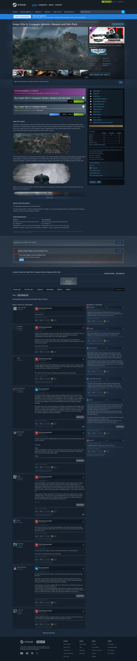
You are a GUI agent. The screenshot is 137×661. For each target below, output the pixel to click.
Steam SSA (66, 647)
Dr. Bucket (20, 544)
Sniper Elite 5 (50, 22)
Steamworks (66, 650)
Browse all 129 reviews (49, 633)
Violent (105, 74)
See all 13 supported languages (97, 144)
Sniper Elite (98, 157)
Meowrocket (20, 432)
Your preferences (120, 273)
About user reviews (109, 273)
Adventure (96, 74)
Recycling (82, 653)
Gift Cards (66, 656)
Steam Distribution (68, 653)
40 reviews (19, 522)
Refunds (94, 656)
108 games (19, 328)
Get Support (111, 650)
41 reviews (19, 360)
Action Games (22, 22)
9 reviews (19, 613)
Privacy (94, 644)
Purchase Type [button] (29, 289)
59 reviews (19, 547)
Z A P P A (20, 610)
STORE (34, 5)
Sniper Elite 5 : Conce (29, 110)
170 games (19, 545)
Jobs (80, 647)
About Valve (82, 644)
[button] (16, 12)
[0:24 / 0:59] (50, 48)
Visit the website (94, 162)
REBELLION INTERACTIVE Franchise (37, 22)
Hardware (81, 650)
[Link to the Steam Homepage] (19, 6)
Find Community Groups (96, 175)
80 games (19, 612)
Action (91, 74)
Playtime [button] (59, 289)
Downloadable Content (61, 22)
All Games (15, 22)
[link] (66, 114)
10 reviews (19, 330)
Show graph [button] (118, 289)
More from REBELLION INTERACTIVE (33, 251)
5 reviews (19, 435)
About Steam (67, 644)
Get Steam (111, 644)
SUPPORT (58, 5)
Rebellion (105, 65)
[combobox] (101, 11)
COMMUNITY (42, 5)
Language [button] (39, 289)
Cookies (94, 653)
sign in (114, 1)
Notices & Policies (97, 650)
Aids (18, 520)
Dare (18, 358)
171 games (19, 433)
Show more (39, 110)
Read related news (95, 173)
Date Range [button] (50, 289)
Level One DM (21, 307)
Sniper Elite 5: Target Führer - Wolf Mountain (46, 108)
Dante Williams (21, 567)
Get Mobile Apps (112, 647)
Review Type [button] (17, 289)
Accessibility (95, 647)
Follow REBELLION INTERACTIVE (32, 255)
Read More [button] (80, 417)
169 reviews (20, 569)
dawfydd (19, 326)
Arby (18, 476)
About (51, 5)
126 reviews (20, 309)
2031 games (20, 390)
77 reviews (19, 479)
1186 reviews (20, 391)
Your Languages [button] (22, 295)
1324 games (20, 478)
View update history (95, 170)
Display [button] (68, 289)
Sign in (16, 81)
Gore (102, 74)
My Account (111, 653)
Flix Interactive (107, 63)
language (120, 1)
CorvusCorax (21, 388)
